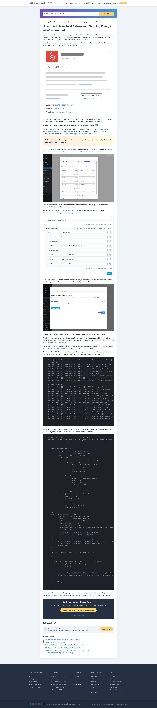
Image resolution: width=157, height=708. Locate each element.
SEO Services (113, 679)
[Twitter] (30, 704)
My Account (114, 3)
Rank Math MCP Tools (58, 690)
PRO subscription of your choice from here (76, 134)
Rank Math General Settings (59, 681)
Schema (56, 22)
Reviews (33, 676)
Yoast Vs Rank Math (36, 681)
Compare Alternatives (116, 690)
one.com (94, 676)
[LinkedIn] (42, 704)
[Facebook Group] (33, 704)
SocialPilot (95, 692)
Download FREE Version (78, 615)
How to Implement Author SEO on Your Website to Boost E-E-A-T (67, 650)
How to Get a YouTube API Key (55, 642)
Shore (94, 690)
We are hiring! (77, 684)
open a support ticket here (57, 595)
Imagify (94, 681)
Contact (76, 679)
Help (98, 3)
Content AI (77, 3)
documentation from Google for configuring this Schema (62, 213)
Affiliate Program (114, 684)
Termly (94, 687)
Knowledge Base (48, 22)
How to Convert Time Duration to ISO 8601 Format (62, 640)
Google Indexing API (36, 684)
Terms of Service (52, 704)
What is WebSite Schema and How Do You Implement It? (64, 645)
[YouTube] (36, 704)
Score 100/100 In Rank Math (59, 679)
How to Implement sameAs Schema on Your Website (63, 647)
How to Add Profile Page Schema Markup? (59, 653)
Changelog (33, 679)
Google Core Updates (36, 687)
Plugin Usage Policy (74, 704)
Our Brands (105, 3)
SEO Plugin (69, 3)
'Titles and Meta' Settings (59, 684)
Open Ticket (106, 629)
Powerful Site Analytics (58, 687)
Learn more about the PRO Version (78, 610)
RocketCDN (95, 684)
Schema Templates (52, 131)
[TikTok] (44, 704)
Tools (94, 3)
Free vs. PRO (113, 687)
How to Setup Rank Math (58, 676)
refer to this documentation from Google (57, 348)
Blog (75, 687)
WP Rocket (95, 679)
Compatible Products (115, 681)
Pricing (85, 3)
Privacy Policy (77, 681)
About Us (76, 676)
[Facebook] (39, 704)
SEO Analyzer (113, 676)
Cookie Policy (62, 704)
